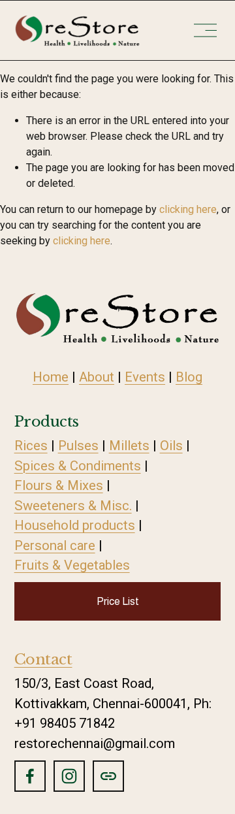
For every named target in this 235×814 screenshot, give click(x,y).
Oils (171, 445)
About (96, 377)
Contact (43, 659)
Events (145, 377)
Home (51, 377)
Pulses (78, 445)
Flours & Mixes (58, 485)
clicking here (188, 209)
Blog (189, 377)
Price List (118, 601)
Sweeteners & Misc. (73, 505)
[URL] (108, 776)
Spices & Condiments (77, 466)
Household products (74, 525)
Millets (129, 445)
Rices (31, 445)
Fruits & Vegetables (72, 565)
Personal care (54, 545)
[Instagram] (69, 776)
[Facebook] (30, 776)
